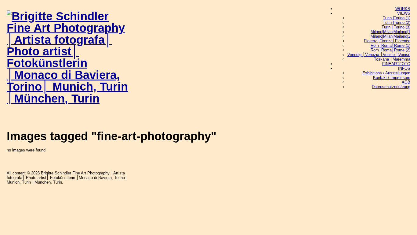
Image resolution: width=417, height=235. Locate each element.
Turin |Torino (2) (396, 22)
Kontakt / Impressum (391, 77)
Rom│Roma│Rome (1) (390, 45)
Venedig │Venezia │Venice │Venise (378, 54)
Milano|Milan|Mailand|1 (390, 31)
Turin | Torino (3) (396, 27)
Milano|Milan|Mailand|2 (390, 36)
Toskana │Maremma (392, 59)
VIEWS (403, 13)
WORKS (402, 8)
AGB (406, 82)
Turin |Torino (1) (396, 18)
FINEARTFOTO (396, 64)
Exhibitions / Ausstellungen (386, 73)
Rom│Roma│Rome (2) (390, 50)
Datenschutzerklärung (391, 86)
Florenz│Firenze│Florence (387, 41)
